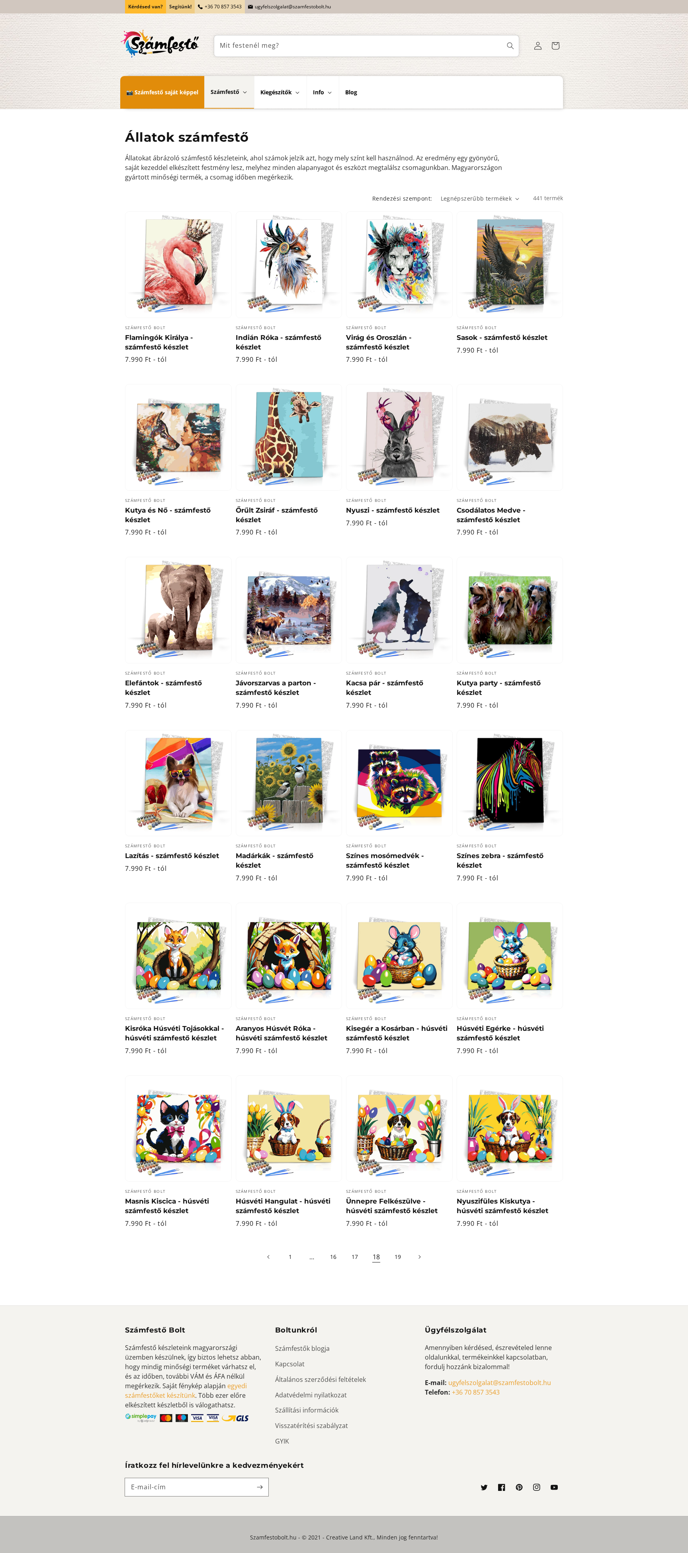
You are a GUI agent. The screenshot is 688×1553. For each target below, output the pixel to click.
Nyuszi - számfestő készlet (393, 510)
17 (355, 1256)
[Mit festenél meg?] (510, 46)
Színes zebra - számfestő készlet (500, 860)
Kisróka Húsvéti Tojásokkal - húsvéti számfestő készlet (174, 1033)
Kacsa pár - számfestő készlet (384, 688)
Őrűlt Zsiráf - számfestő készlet (277, 515)
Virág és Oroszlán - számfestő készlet (379, 342)
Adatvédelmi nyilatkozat (311, 1395)
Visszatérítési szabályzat (311, 1425)
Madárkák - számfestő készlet (274, 860)
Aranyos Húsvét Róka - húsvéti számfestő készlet (281, 1033)
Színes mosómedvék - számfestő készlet (385, 860)
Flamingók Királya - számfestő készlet (159, 342)
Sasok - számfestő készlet (502, 337)
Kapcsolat (290, 1364)
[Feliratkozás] (259, 1487)
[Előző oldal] (269, 1257)
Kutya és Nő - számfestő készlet (168, 515)
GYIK (282, 1441)
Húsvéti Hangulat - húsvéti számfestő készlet (283, 1206)
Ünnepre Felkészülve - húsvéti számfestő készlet (392, 1206)
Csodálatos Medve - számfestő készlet (491, 515)
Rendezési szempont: (402, 198)
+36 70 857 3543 (223, 6)
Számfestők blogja (302, 1348)
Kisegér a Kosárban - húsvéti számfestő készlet (397, 1033)
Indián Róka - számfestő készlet (278, 342)
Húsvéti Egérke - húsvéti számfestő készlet (500, 1033)
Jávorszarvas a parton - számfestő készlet (276, 688)
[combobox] (367, 46)
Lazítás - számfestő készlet (172, 856)
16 (333, 1256)
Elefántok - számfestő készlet (163, 688)
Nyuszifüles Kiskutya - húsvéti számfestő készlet (502, 1206)
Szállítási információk (306, 1410)
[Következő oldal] (419, 1257)
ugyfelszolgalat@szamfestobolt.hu (293, 6)
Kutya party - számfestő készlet (499, 688)
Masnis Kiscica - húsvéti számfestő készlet (167, 1206)
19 (398, 1256)
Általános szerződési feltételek (320, 1379)
